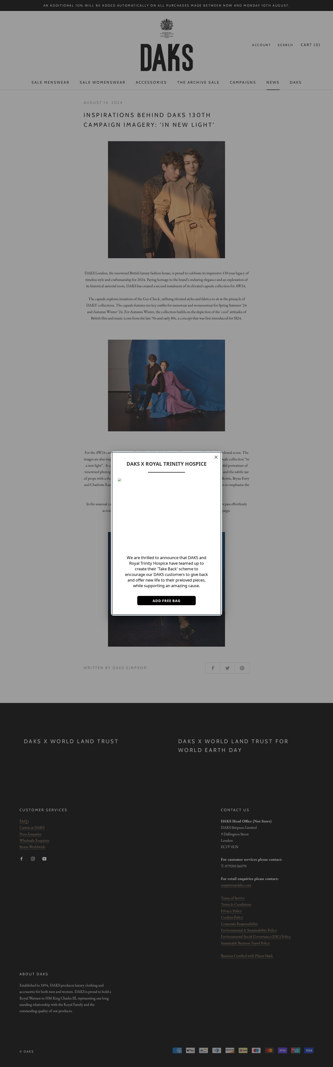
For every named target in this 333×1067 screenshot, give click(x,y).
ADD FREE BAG (166, 600)
